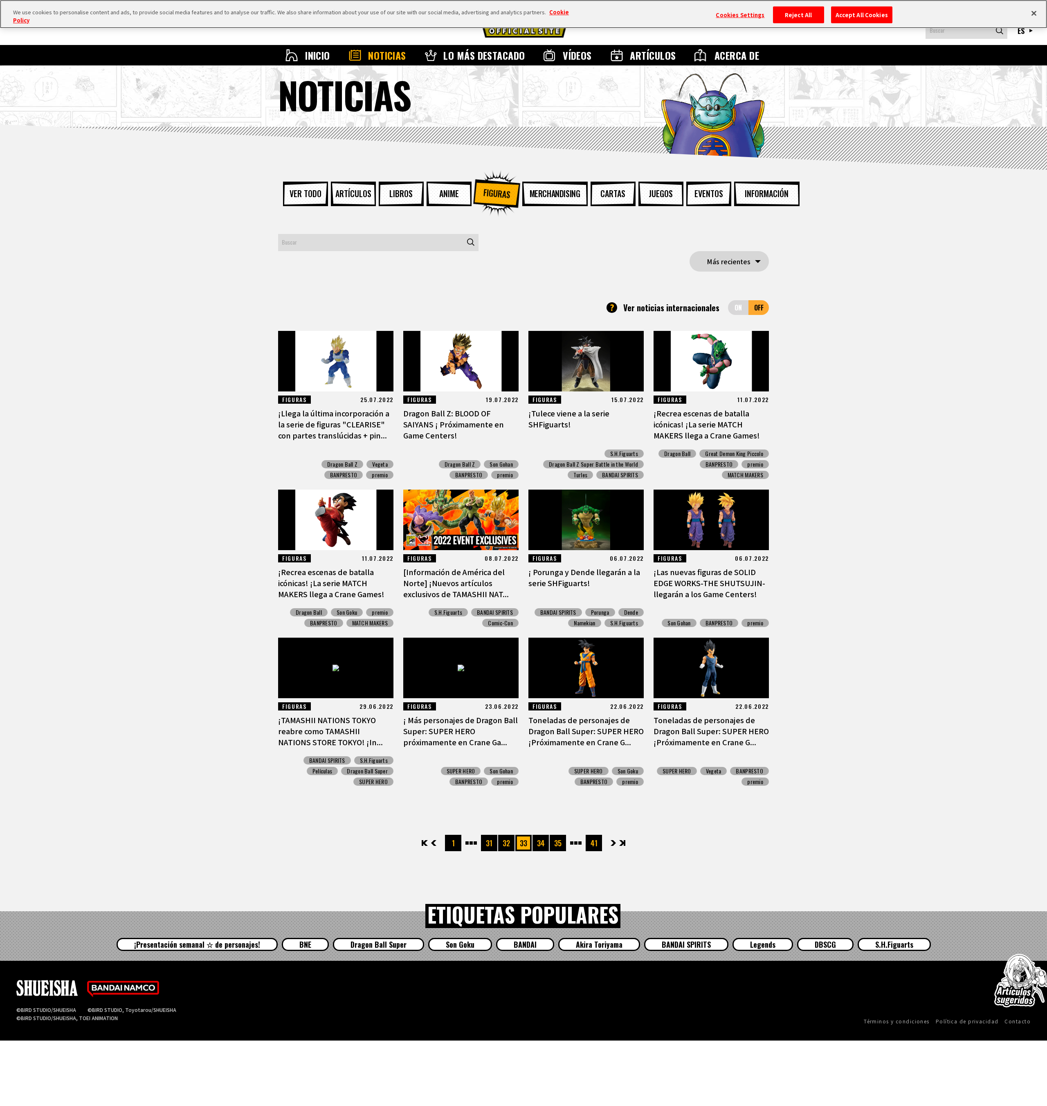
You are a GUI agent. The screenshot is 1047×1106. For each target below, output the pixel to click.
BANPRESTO (343, 475)
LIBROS (401, 193)
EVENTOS (708, 193)
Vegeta (380, 464)
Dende (631, 612)
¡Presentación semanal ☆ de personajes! (197, 944)
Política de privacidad (967, 1021)
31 (489, 843)
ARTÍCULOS (653, 55)
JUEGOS (661, 193)
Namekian (584, 623)
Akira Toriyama (599, 944)
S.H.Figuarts (624, 454)
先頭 (425, 843)
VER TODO (305, 193)
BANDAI (525, 944)
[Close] (1034, 13)
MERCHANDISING (555, 193)
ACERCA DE (736, 55)
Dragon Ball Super (367, 771)
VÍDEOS (577, 55)
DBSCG (825, 944)
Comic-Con (500, 623)
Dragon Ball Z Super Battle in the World (593, 464)
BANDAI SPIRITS (620, 475)
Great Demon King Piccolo (734, 454)
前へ (433, 843)
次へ (613, 843)
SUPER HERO (373, 782)
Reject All (798, 14)
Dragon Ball (677, 454)
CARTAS (612, 193)
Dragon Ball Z (342, 464)
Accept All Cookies (862, 14)
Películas (322, 771)
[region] (523, 14)
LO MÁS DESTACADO (484, 55)
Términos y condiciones (897, 1021)
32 (506, 843)
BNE (305, 944)
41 (594, 843)
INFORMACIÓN (767, 193)
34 (541, 843)
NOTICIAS (387, 55)
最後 (621, 843)
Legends (762, 944)
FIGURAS (496, 193)
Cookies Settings (740, 14)
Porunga (600, 612)
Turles (580, 475)
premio (380, 475)
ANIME (449, 193)
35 (558, 843)
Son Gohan (501, 464)
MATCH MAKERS (745, 475)
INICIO (317, 55)
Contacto (1017, 1021)
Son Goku (347, 612)
